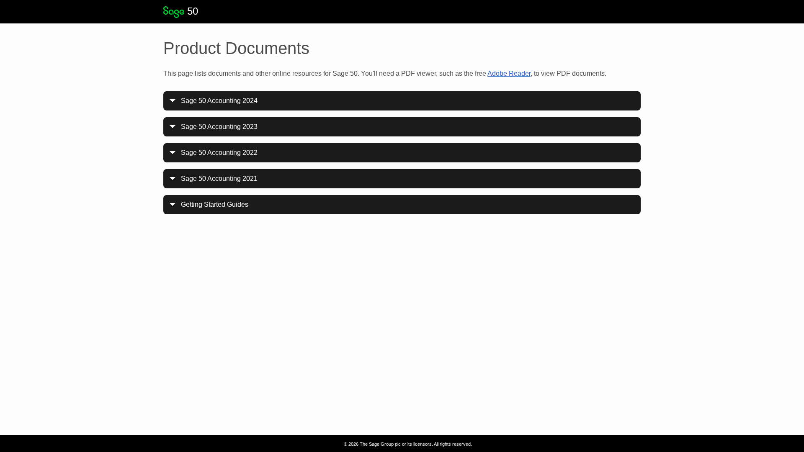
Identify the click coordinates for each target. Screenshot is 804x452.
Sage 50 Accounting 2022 (219, 152)
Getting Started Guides (214, 204)
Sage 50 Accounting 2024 (219, 100)
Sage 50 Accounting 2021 (219, 178)
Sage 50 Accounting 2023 (219, 126)
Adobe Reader (509, 73)
